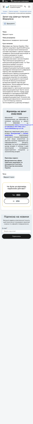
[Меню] (29, 6)
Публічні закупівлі (13, 11)
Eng (6, 1)
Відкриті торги (9, 177)
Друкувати (11, 23)
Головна (5, 11)
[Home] (12, 6)
